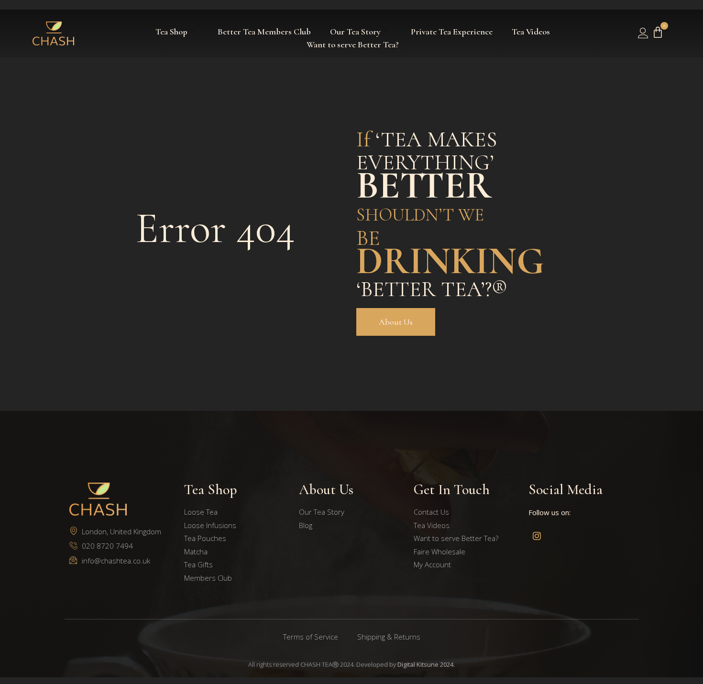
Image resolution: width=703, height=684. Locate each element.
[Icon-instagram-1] (536, 536)
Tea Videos (531, 31)
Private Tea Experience (452, 31)
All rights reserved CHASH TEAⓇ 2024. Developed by (351, 664)
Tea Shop (171, 31)
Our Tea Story (355, 31)
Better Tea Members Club (264, 31)
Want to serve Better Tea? (353, 44)
